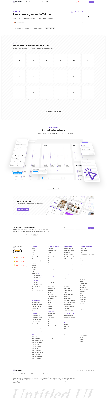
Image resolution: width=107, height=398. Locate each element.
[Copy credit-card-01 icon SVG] (60, 76)
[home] (17, 2)
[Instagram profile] (89, 370)
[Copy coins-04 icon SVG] (33, 60)
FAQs (47, 1)
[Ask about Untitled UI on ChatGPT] (27, 235)
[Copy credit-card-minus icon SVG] (74, 92)
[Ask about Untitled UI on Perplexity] (32, 235)
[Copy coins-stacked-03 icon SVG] (87, 60)
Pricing (31, 1)
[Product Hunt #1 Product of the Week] (20, 265)
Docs (51, 1)
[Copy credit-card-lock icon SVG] (60, 92)
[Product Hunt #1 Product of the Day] (20, 257)
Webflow (72, 378)
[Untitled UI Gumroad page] (17, 251)
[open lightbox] (70, 205)
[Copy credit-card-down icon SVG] (19, 92)
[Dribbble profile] (78, 370)
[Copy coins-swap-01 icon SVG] (33, 76)
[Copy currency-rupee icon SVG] (88, 17)
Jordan (35, 378)
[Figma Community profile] (93, 370)
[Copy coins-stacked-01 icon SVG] (60, 60)
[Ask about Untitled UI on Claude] (29, 235)
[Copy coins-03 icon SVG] (19, 60)
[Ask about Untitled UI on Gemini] (34, 235)
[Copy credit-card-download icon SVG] (33, 92)
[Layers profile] (87, 370)
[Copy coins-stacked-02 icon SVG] (74, 60)
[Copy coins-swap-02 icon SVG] (46, 76)
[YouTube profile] (91, 370)
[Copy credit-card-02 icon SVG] (74, 76)
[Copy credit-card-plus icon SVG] (87, 92)
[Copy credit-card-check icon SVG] (87, 76)
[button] (25, 1)
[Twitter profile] (80, 370)
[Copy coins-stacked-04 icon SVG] (19, 76)
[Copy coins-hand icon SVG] (46, 60)
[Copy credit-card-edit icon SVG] (46, 92)
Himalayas (46, 378)
